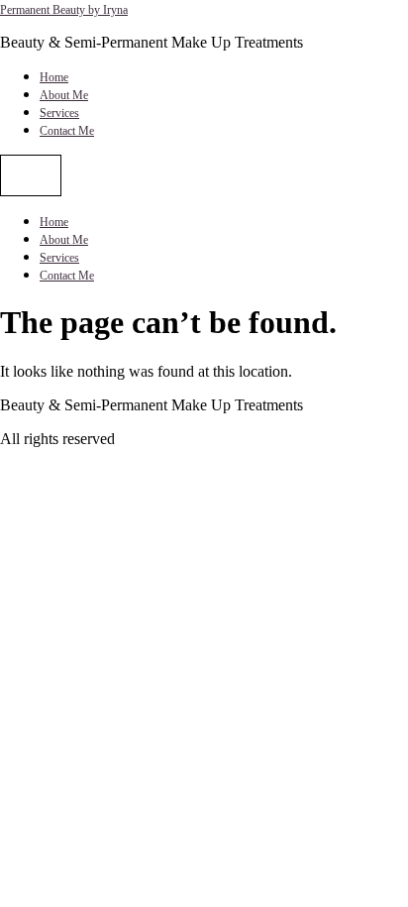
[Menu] (30, 175)
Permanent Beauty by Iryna (64, 10)
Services (59, 113)
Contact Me (67, 131)
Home (54, 77)
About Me (64, 95)
